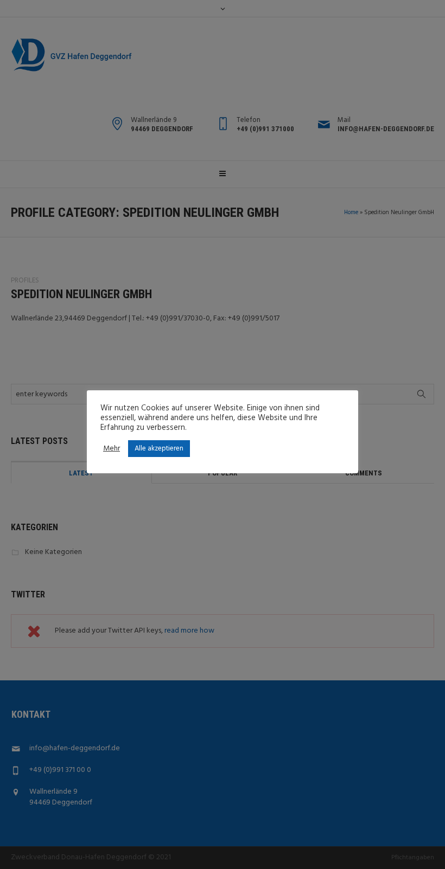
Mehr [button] (111, 448)
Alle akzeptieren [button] (159, 448)
